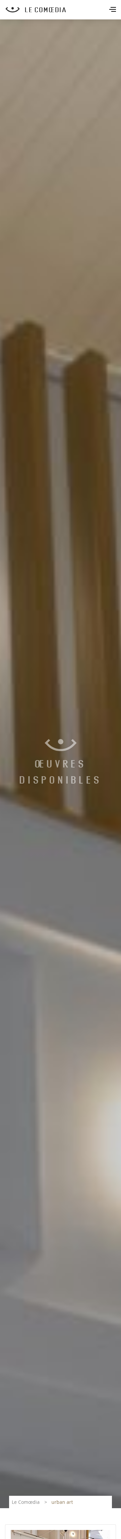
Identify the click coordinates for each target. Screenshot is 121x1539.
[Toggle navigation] (113, 10)
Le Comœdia (26, 1502)
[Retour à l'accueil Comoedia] (63, 9)
